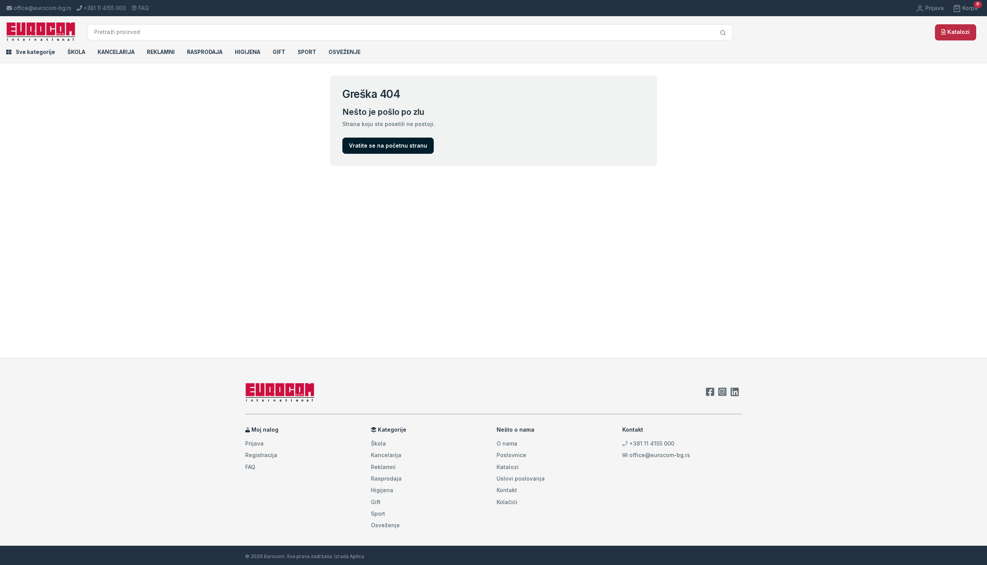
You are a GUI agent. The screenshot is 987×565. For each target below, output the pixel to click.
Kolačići (507, 502)
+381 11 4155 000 (651, 443)
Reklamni (161, 52)
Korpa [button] (970, 8)
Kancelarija (116, 52)
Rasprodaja (204, 52)
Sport (307, 52)
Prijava (934, 8)
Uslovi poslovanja (521, 478)
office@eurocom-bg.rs (659, 455)
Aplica (357, 556)
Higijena (247, 52)
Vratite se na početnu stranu (388, 145)
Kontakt (507, 490)
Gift (279, 52)
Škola (76, 52)
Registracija (261, 455)
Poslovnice (511, 455)
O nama (507, 443)
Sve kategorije (35, 52)
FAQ (143, 8)
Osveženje (344, 52)
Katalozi (958, 32)
